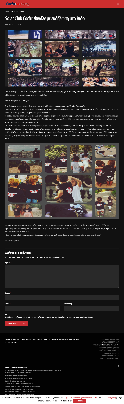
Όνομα (8, 293)
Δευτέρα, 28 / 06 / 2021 (13, 24)
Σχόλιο (8, 262)
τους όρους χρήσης (109, 398)
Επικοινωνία (73, 339)
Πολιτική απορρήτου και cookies (55, 339)
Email (8, 304)
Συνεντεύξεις (26, 339)
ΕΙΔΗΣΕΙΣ (14, 12)
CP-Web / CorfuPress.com (108, 345)
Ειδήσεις (16, 339)
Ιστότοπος (68, 304)
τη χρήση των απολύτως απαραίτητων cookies (81, 398)
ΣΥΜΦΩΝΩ (79, 401)
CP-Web (8, 339)
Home (7, 12)
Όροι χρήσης (37, 339)
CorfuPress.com (10, 342)
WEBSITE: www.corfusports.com (16, 367)
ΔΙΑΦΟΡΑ (21, 12)
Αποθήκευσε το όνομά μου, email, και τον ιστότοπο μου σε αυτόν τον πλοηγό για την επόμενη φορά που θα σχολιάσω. (49, 317)
